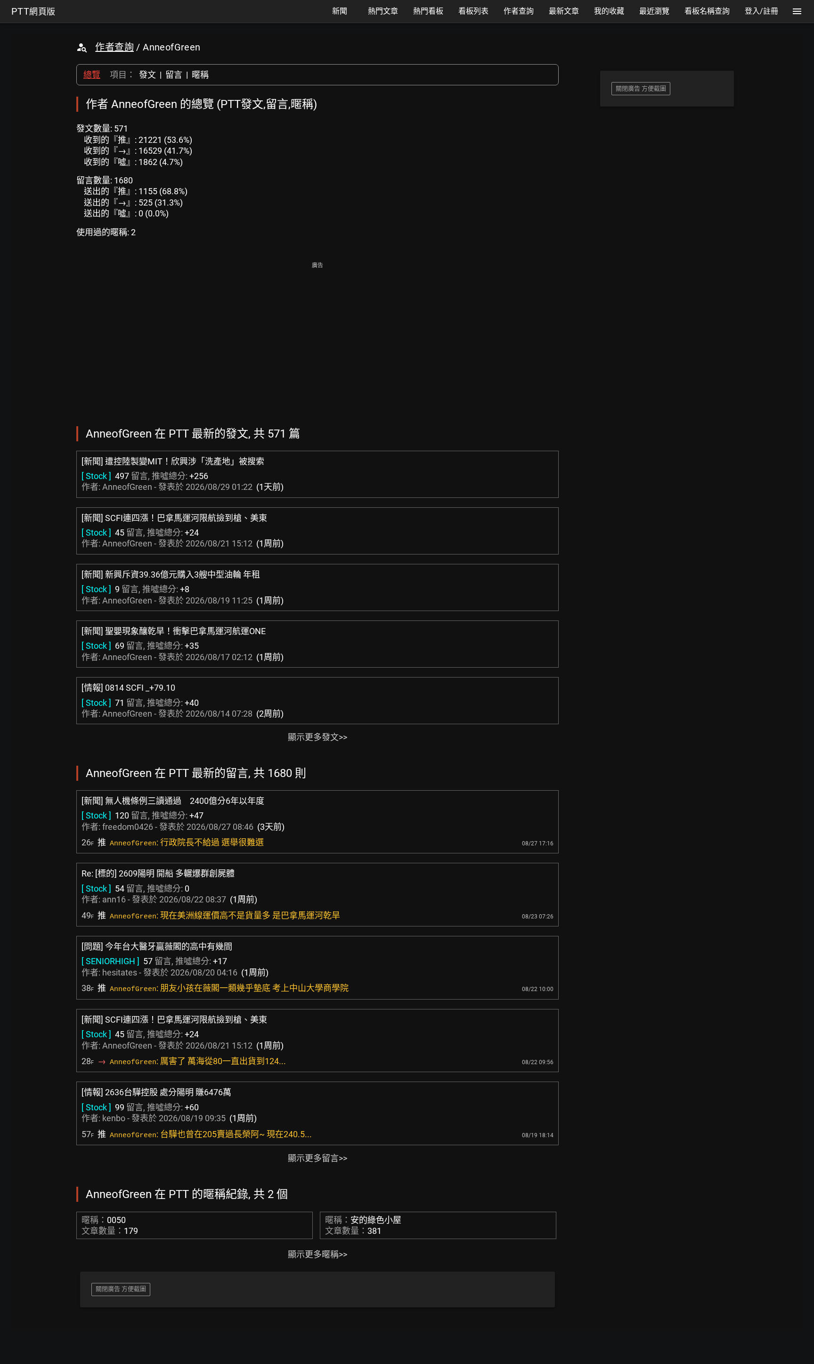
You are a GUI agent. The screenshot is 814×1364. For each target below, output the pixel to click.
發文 (147, 75)
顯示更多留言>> (317, 1158)
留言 (173, 75)
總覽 (91, 75)
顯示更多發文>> (317, 737)
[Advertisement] (317, 338)
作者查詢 (114, 47)
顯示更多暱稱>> (317, 1254)
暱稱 (200, 75)
